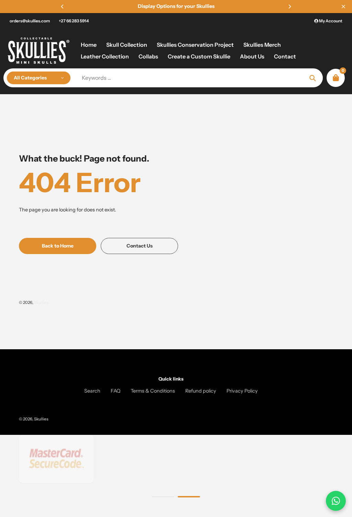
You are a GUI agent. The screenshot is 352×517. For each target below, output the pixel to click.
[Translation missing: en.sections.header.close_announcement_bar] (343, 6)
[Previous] (62, 6)
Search (92, 391)
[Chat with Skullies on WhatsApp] (336, 501)
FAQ (115, 391)
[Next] (289, 6)
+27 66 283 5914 (74, 20)
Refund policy (200, 391)
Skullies (41, 302)
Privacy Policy (242, 391)
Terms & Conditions (153, 391)
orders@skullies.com (30, 20)
